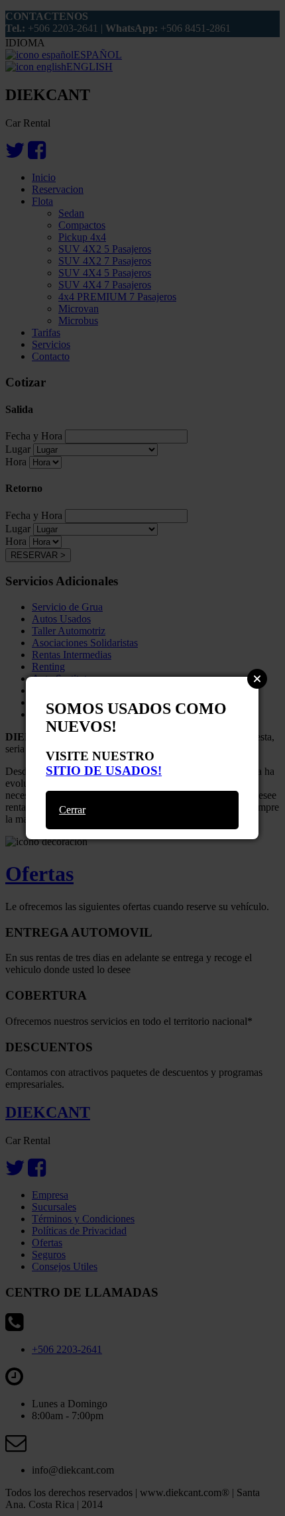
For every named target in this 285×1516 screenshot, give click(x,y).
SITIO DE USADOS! (104, 771)
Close (257, 679)
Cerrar (72, 809)
